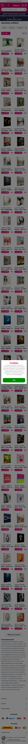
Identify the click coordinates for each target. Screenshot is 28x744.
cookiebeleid (7, 373)
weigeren (19, 374)
